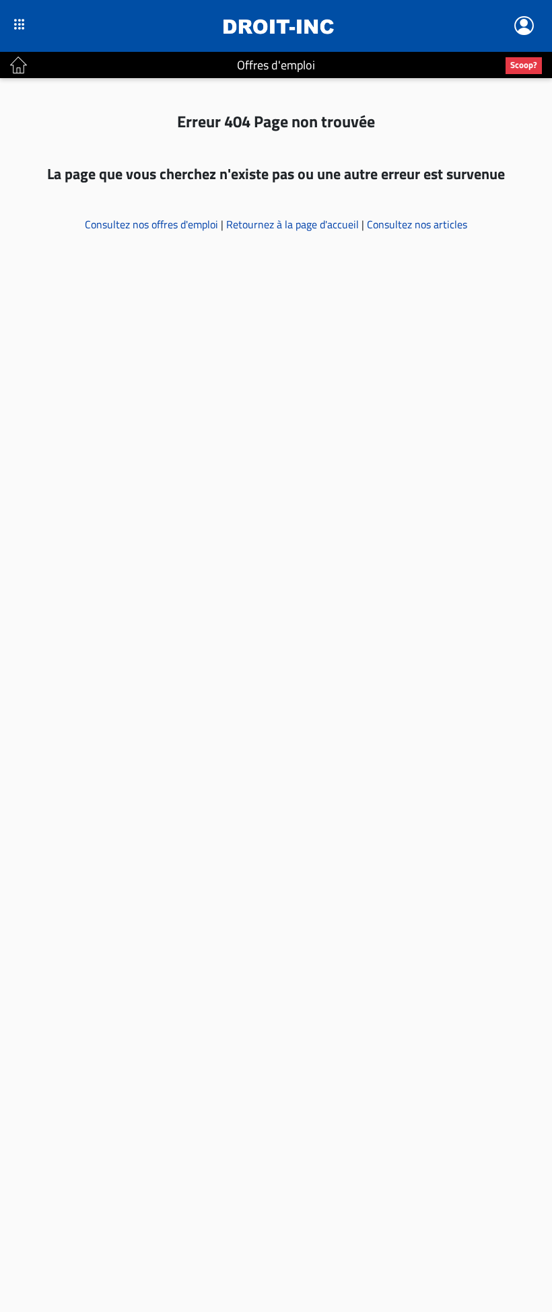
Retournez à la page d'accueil (293, 224)
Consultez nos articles (417, 224)
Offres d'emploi (276, 65)
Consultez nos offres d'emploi (153, 224)
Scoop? (523, 64)
